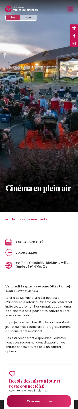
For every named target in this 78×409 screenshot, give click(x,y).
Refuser (39, 386)
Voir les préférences (39, 396)
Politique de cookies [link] (23, 404)
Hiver (31, 17)
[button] (72, 336)
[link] (74, 28)
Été (15, 17)
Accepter (39, 376)
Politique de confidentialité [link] (50, 404)
